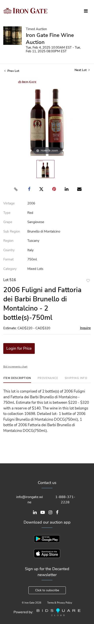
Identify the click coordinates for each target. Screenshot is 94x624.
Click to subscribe (47, 590)
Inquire (85, 328)
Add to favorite (88, 280)
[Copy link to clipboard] (16, 189)
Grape (7, 222)
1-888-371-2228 (65, 500)
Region (8, 240)
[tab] (17, 380)
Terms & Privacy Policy (59, 602)
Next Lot (81, 70)
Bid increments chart (15, 366)
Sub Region (11, 231)
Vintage (9, 203)
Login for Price (19, 348)
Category (10, 269)
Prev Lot (13, 71)
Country (9, 250)
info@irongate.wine (29, 500)
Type (6, 213)
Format (8, 259)
